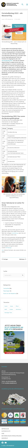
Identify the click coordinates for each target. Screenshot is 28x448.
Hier (3, 250)
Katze (11, 306)
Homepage (8, 247)
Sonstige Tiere (8, 312)
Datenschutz (6, 431)
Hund (6, 306)
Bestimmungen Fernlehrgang (12, 436)
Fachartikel (6, 288)
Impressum (5, 429)
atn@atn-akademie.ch (11, 383)
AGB (3, 433)
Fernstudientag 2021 (7, 60)
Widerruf (5, 438)
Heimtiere (18, 309)
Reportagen (6, 291)
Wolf (6, 309)
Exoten (11, 309)
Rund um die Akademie (9, 293)
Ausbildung (15, 233)
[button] (22, 4)
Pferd (17, 306)
